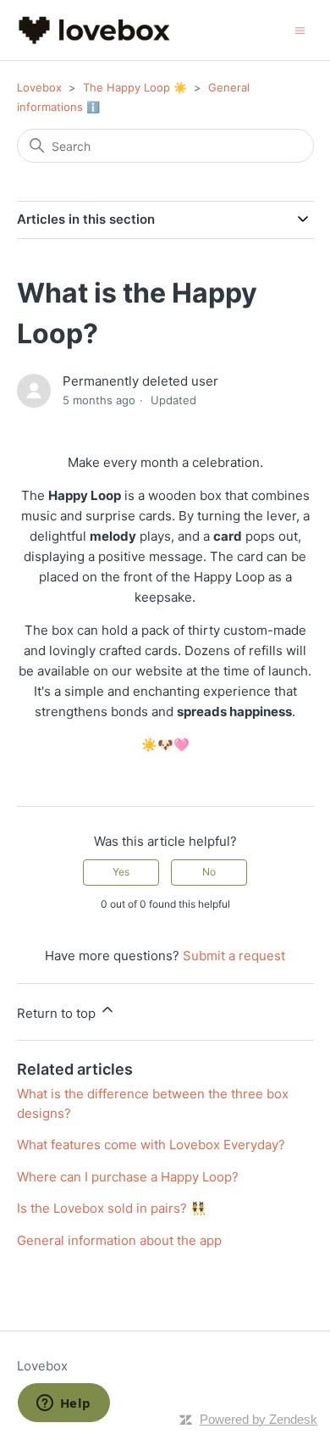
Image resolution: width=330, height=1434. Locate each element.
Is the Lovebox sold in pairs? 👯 (111, 1208)
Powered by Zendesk (258, 1419)
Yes (121, 871)
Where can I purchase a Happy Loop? (128, 1177)
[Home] (94, 30)
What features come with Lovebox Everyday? (151, 1145)
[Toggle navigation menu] (299, 29)
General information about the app (119, 1240)
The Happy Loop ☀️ (135, 87)
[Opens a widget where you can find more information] (63, 1404)
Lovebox (39, 87)
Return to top (58, 1013)
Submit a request (234, 956)
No (209, 871)
